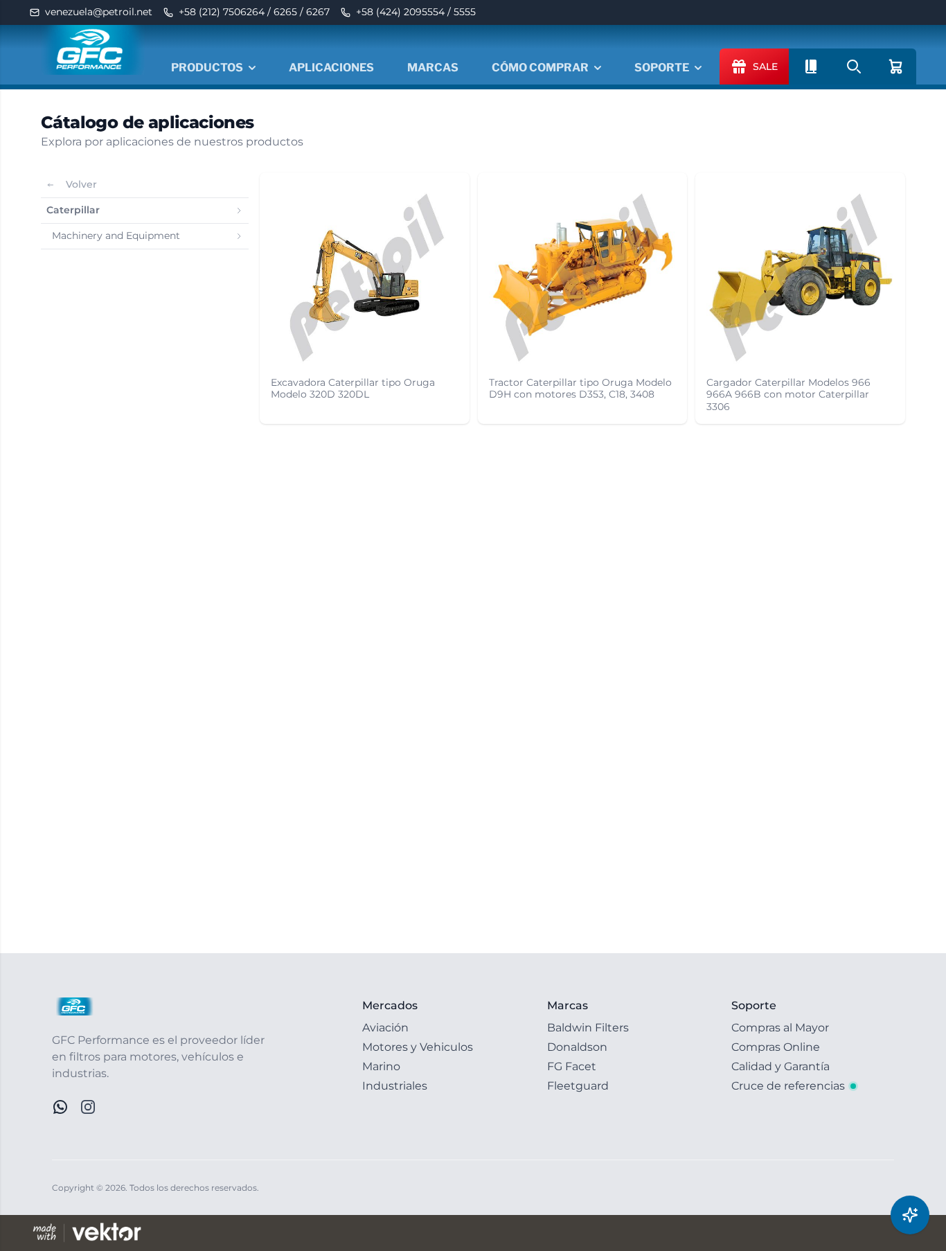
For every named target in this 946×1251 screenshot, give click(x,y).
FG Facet (571, 1066)
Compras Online (775, 1047)
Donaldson (577, 1047)
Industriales (394, 1085)
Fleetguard (578, 1085)
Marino (381, 1066)
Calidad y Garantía (780, 1066)
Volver (81, 184)
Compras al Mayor (780, 1027)
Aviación (385, 1027)
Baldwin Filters (588, 1027)
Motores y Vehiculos (417, 1047)
